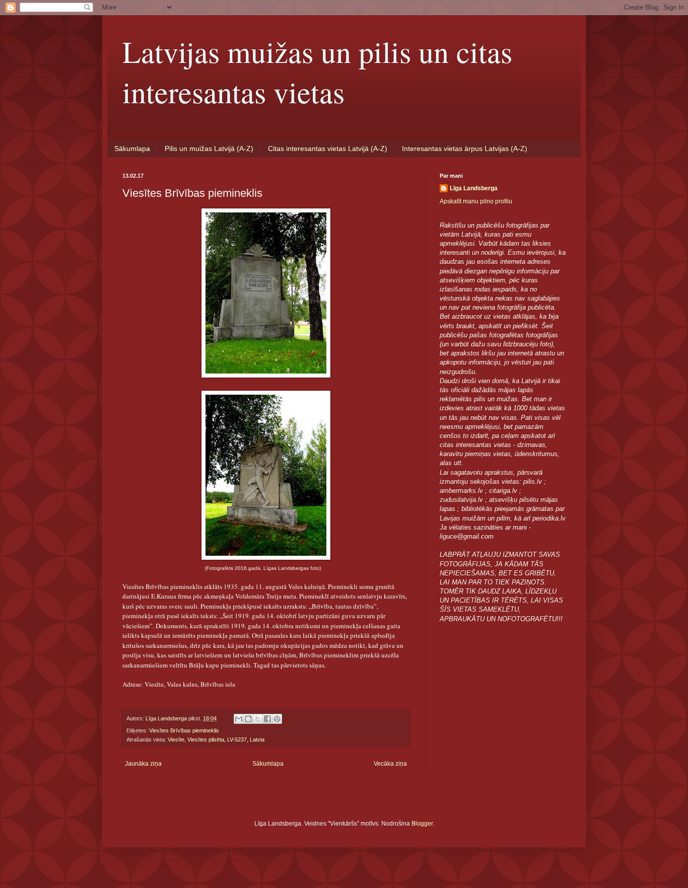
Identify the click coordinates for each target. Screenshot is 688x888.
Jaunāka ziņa (143, 763)
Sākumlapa (132, 148)
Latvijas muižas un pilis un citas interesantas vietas (317, 71)
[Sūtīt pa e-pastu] (239, 719)
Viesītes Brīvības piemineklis (184, 730)
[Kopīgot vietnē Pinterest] (277, 719)
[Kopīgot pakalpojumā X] (258, 719)
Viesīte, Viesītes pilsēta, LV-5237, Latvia (216, 739)
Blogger (422, 823)
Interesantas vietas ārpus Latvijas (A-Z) (464, 148)
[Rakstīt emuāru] (248, 719)
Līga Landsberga (474, 188)
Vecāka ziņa (390, 763)
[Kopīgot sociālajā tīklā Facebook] (267, 719)
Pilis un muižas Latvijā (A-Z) (209, 148)
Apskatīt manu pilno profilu (476, 201)
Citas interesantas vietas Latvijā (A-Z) (327, 148)
